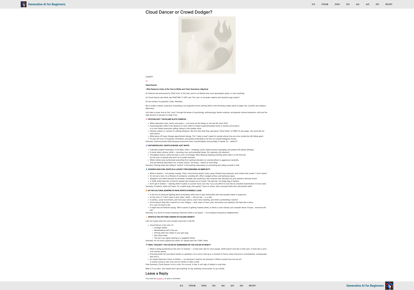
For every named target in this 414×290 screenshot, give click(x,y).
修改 (357, 4)
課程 (377, 4)
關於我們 (389, 4)
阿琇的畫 (325, 4)
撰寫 (348, 4)
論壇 (367, 4)
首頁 (313, 4)
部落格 (337, 4)
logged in (160, 278)
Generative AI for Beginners (46, 4)
